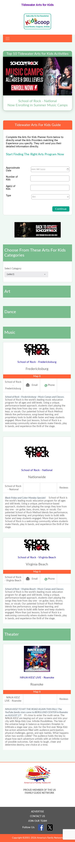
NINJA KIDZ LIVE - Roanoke (37, 677)
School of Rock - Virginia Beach (37, 557)
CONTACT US (37, 816)
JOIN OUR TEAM (37, 821)
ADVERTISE (37, 811)
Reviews (63, 488)
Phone (51, 385)
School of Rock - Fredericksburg (36, 362)
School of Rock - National (36, 470)
